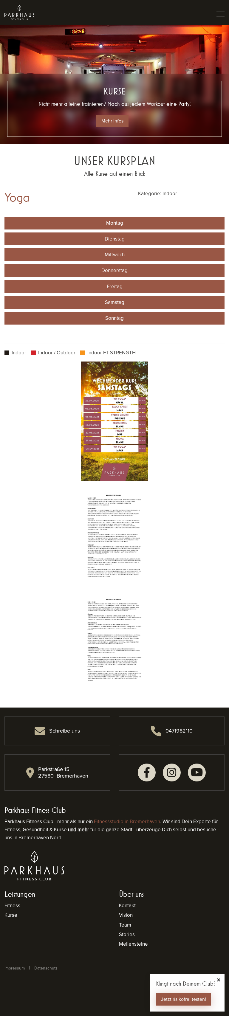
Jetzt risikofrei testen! (183, 999)
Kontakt (127, 905)
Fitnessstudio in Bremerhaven (127, 821)
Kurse (10, 915)
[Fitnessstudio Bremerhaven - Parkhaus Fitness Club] (19, 12)
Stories (127, 934)
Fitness (12, 905)
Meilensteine (133, 944)
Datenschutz (46, 968)
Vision (126, 915)
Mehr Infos (112, 120)
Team (125, 925)
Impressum (14, 968)
